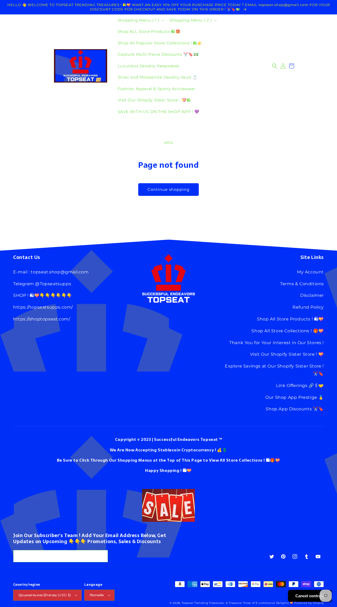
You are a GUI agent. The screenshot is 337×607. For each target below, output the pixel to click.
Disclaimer (312, 295)
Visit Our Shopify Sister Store (282, 354)
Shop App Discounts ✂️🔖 (295, 408)
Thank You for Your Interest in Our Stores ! (276, 342)
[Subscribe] (102, 556)
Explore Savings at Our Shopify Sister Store (273, 366)
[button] (140, 20)
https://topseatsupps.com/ (43, 307)
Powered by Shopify (309, 603)
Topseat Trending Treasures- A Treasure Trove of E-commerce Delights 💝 (237, 603)
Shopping (170, 470)
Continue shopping (168, 189)
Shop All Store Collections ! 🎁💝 (287, 330)
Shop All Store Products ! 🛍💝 (290, 319)
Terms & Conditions (302, 283)
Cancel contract (309, 596)
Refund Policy (308, 307)
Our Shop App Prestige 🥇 (294, 397)
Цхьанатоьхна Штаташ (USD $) (45, 595)
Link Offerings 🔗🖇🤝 (300, 385)
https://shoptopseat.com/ (41, 319)
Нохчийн (97, 595)
